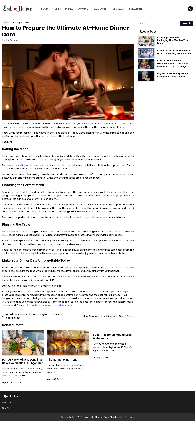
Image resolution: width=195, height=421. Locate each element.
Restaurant (135, 8)
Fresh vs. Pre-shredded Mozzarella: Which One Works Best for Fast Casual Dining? (172, 63)
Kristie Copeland (11, 40)
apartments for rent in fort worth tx (50, 305)
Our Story (7, 408)
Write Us (6, 402)
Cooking (82, 8)
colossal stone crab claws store (89, 217)
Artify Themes (126, 417)
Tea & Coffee (100, 8)
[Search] (190, 8)
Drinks (69, 8)
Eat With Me (87, 417)
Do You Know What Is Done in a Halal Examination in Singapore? (22, 361)
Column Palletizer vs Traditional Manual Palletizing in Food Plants (174, 52)
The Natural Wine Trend (62, 359)
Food (44, 8)
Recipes (56, 8)
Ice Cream (118, 8)
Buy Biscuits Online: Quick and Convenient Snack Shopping (172, 75)
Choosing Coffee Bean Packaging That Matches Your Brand (172, 40)
